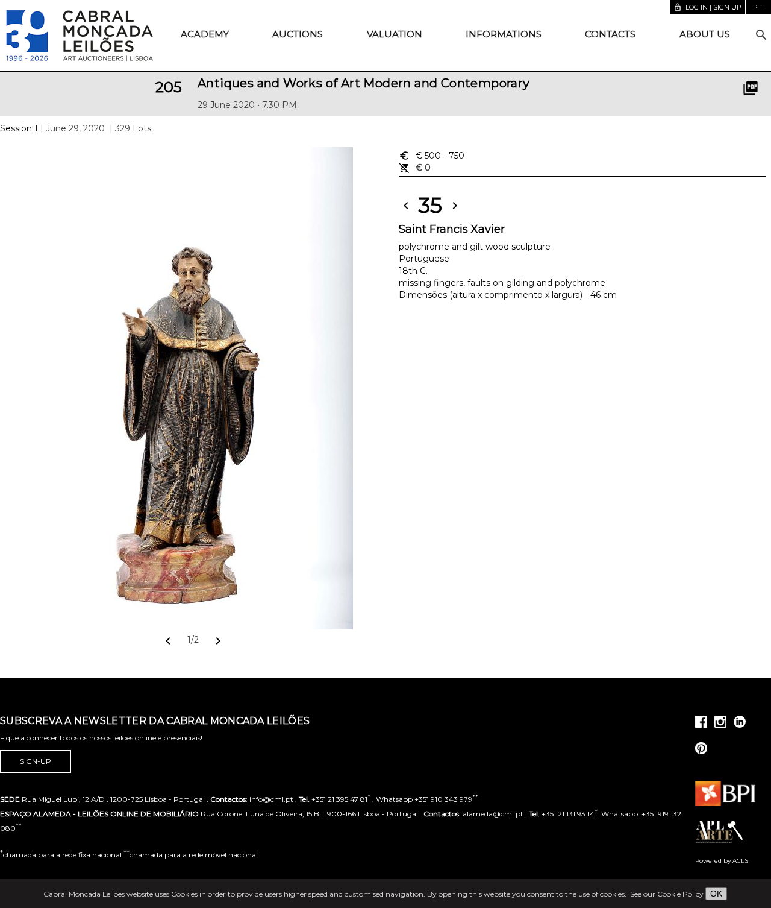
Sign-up (35, 761)
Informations (504, 34)
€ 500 (431, 155)
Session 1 (19, 128)
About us (704, 34)
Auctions (297, 34)
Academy (205, 34)
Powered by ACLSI (722, 861)
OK (716, 893)
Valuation (394, 34)
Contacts (610, 34)
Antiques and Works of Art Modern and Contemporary (364, 83)
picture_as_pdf (750, 88)
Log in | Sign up (707, 7)
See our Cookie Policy (667, 893)
